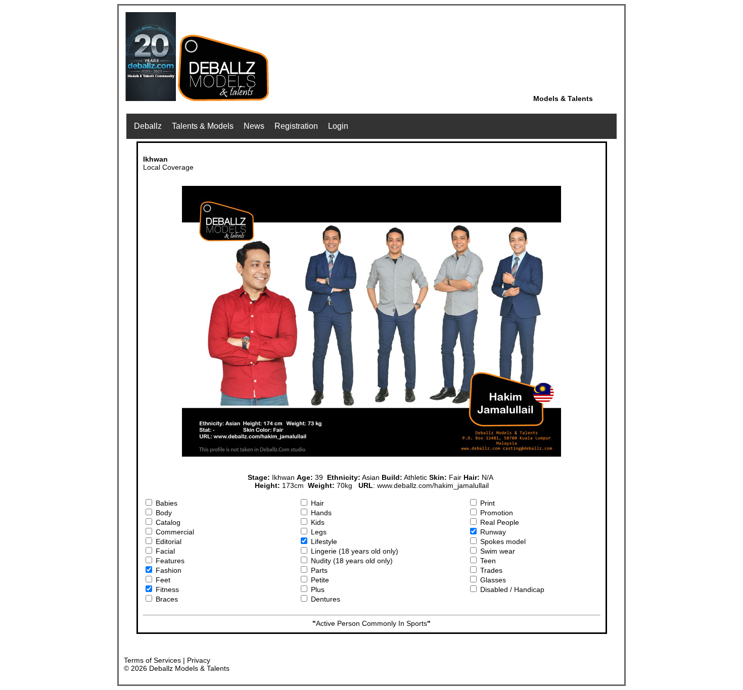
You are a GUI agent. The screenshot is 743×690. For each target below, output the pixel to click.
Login (338, 126)
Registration (296, 126)
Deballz (148, 126)
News (254, 126)
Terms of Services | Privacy (167, 660)
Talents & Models (203, 126)
